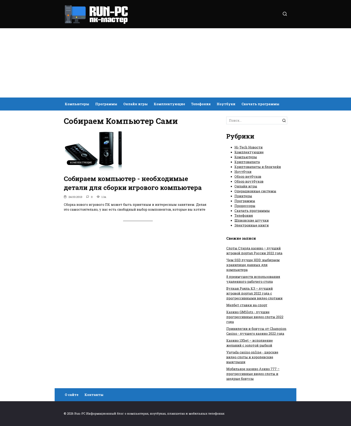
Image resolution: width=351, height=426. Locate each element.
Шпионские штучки (251, 220)
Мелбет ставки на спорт (246, 305)
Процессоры (244, 206)
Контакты (93, 394)
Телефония (201, 104)
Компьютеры (77, 104)
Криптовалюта (247, 162)
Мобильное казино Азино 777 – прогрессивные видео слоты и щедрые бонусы (253, 374)
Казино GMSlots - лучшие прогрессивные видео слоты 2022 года (254, 317)
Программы (106, 104)
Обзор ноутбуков (248, 181)
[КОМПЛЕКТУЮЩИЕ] (94, 168)
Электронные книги (251, 225)
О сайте (71, 394)
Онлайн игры (135, 104)
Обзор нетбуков (247, 176)
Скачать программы (260, 104)
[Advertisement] (175, 63)
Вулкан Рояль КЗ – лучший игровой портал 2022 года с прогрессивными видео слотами (254, 293)
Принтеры (243, 196)
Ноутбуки (226, 104)
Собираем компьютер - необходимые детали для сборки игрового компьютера (133, 183)
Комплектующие (169, 104)
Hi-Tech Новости (248, 147)
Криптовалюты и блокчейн (257, 167)
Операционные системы (255, 191)
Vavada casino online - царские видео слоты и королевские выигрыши (252, 357)
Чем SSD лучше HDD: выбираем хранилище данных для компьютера (253, 265)
